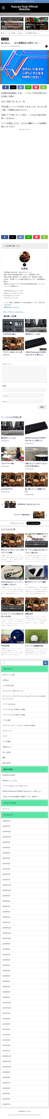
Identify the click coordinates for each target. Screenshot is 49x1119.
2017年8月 (6, 1018)
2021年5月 (6, 858)
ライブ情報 (6, 741)
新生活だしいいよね (10, 780)
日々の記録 (5, 39)
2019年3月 (6, 976)
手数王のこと (7, 747)
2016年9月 (6, 1072)
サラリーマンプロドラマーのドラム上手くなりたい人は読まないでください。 (24, 697)
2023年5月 (6, 842)
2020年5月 (6, 901)
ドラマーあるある (9, 704)
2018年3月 (6, 992)
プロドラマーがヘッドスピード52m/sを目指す (19, 725)
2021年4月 (6, 863)
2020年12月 (7, 885)
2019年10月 (7, 938)
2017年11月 (7, 1002)
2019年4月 (6, 970)
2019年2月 (6, 981)
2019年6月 (6, 960)
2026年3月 (6, 826)
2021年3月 (6, 869)
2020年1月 (6, 922)
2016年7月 (6, 1083)
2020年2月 (6, 917)
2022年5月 (6, 853)
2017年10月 (7, 1008)
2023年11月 (7, 831)
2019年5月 (6, 965)
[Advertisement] (24, 156)
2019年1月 (6, 986)
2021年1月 (6, 879)
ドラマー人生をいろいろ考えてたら (15, 786)
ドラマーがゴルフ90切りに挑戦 (14, 715)
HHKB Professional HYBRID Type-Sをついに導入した (22, 791)
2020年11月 (7, 890)
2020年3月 (6, 912)
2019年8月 (6, 949)
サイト (5, 402)
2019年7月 (6, 954)
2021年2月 (6, 874)
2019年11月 (7, 933)
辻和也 (24, 268)
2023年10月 (7, 837)
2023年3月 (6, 847)
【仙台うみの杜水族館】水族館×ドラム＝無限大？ (21, 796)
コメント (7, 364)
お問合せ (6, 680)
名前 (4, 386)
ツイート (5, 809)
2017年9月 (6, 1013)
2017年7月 (6, 1024)
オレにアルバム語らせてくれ (13, 691)
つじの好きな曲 (8, 685)
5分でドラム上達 (9, 674)
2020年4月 (6, 906)
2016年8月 (6, 1077)
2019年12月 (7, 928)
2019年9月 (6, 944)
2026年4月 (6, 821)
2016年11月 (7, 1061)
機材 (4, 757)
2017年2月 (6, 1045)
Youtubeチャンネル (24, 14)
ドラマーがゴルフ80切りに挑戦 (14, 709)
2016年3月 (6, 1104)
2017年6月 (6, 1029)
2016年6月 (6, 1088)
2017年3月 (6, 1040)
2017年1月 (6, 1051)
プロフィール (7, 731)
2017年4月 (6, 1035)
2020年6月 (6, 895)
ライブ (5, 736)
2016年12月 (7, 1056)
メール (5, 396)
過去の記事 (6, 763)
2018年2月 (6, 997)
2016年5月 (6, 1093)
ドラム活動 (6, 720)
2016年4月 (6, 1099)
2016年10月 (7, 1067)
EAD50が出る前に (9, 775)
